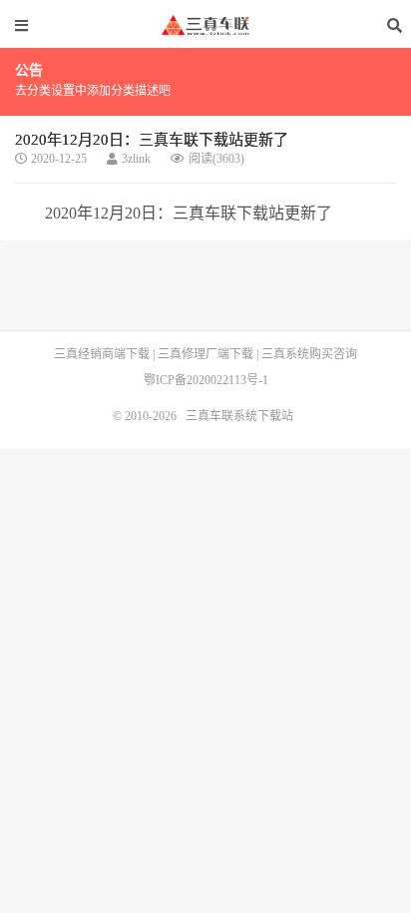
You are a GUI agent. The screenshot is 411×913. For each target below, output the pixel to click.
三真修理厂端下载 (205, 354)
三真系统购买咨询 (309, 354)
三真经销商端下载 (102, 354)
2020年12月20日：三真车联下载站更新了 (151, 140)
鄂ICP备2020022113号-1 (206, 380)
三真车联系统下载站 (205, 25)
